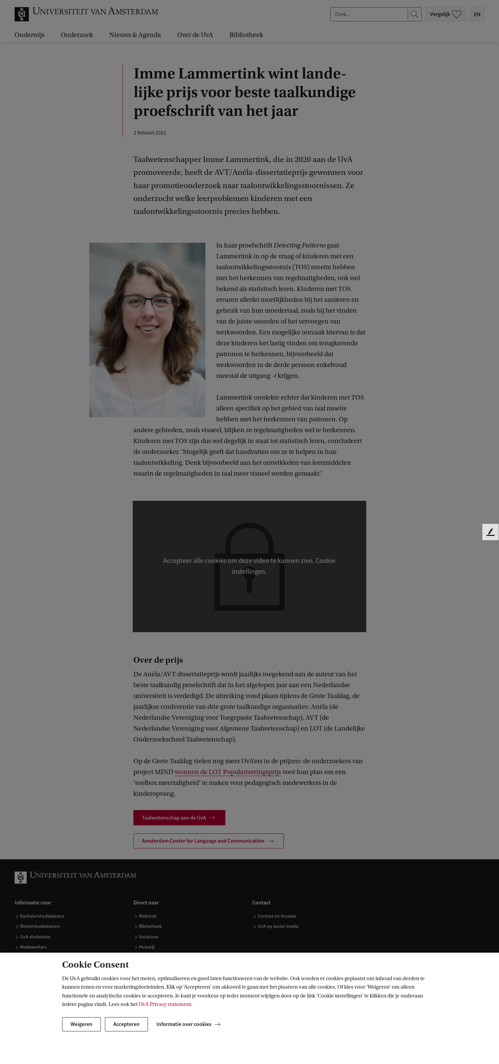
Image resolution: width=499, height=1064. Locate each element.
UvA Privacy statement (165, 1004)
